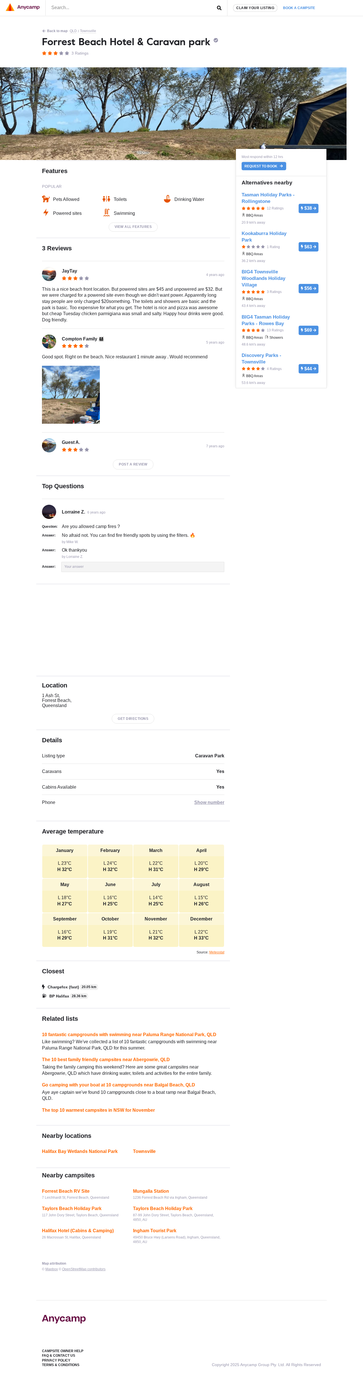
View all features (133, 227)
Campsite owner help (62, 1351)
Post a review (133, 464)
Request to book (261, 166)
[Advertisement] (133, 630)
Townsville (88, 31)
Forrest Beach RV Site (66, 1191)
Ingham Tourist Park (154, 1230)
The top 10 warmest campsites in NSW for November (98, 1110)
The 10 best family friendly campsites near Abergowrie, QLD (106, 1059)
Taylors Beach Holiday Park (72, 1208)
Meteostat (216, 952)
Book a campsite (299, 8)
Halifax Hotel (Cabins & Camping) (78, 1230)
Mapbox (51, 1269)
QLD (73, 31)
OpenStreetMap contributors (83, 1269)
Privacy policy (56, 1360)
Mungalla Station (151, 1191)
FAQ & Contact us (58, 1356)
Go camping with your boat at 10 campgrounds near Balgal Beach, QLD (118, 1084)
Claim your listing (255, 8)
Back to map (57, 31)
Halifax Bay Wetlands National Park (80, 1151)
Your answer (74, 567)
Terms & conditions (60, 1365)
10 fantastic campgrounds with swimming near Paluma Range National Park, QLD (129, 1034)
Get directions (133, 719)
